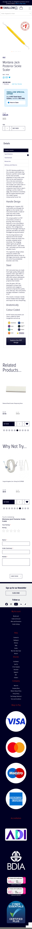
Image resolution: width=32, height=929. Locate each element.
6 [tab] (17, 430)
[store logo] (7, 8)
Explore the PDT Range (16, 341)
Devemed (16, 669)
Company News (16, 688)
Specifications (9, 154)
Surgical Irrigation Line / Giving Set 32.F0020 (13, 481)
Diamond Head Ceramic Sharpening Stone (13, 403)
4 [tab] (12, 430)
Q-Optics (16, 677)
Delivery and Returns (11, 165)
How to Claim (14, 102)
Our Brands (16, 661)
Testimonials (8, 158)
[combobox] (16, 13)
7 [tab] (20, 430)
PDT (4, 57)
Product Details (9, 150)
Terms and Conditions (16, 699)
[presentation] (2, 2)
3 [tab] (9, 430)
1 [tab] (4, 430)
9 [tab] (25, 430)
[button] (12, 51)
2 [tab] (7, 430)
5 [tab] (15, 430)
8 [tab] (23, 430)
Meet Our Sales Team (16, 651)
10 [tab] (28, 430)
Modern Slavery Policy (16, 691)
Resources (8, 161)
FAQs (16, 645)
